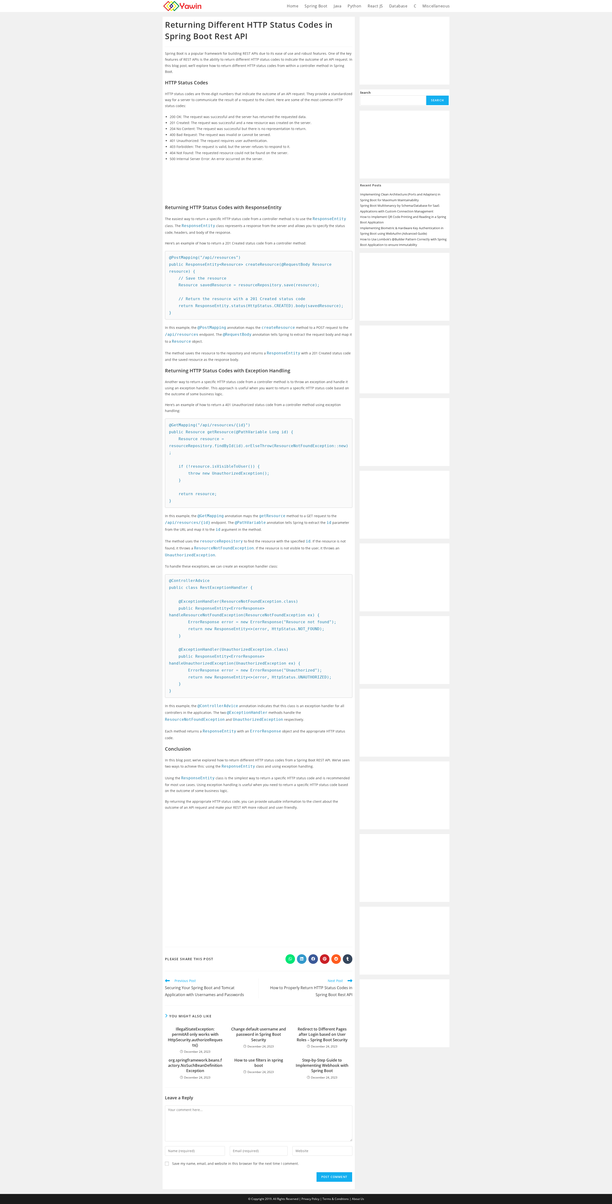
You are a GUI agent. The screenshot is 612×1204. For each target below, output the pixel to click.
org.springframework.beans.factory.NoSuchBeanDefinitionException (195, 1066)
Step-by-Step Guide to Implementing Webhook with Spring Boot (322, 1066)
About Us (358, 1199)
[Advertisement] (258, 178)
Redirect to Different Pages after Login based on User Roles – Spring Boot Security (322, 1034)
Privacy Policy (310, 1199)
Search (365, 92)
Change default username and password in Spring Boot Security (258, 1034)
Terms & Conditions (335, 1199)
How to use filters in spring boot (258, 1063)
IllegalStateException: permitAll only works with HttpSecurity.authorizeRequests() (195, 1037)
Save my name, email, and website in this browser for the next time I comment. (235, 1163)
